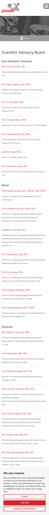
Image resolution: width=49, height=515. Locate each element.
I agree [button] (24, 497)
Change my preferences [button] (24, 509)
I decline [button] (24, 503)
